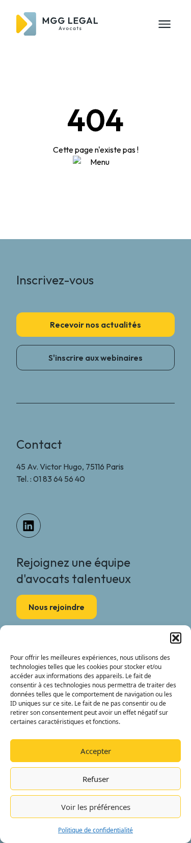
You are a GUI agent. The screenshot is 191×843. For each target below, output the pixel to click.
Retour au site (95, 183)
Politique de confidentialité (95, 830)
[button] (176, 638)
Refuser (96, 779)
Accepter (95, 751)
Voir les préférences (95, 807)
